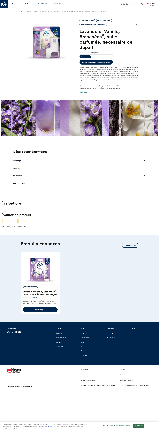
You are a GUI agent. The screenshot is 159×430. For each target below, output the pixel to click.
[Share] (137, 24)
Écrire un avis (85, 57)
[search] (142, 4)
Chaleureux (84, 92)
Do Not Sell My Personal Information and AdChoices (115, 426)
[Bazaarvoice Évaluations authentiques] (6, 211)
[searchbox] (131, 4)
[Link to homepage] (4, 4)
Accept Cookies (138, 426)
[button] (152, 4)
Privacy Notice (47, 426)
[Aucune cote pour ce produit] (85, 52)
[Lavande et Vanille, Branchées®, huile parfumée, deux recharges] (40, 267)
